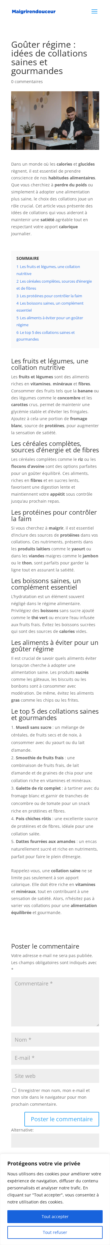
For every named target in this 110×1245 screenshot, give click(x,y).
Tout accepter (55, 1216)
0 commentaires (27, 81)
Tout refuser (55, 1232)
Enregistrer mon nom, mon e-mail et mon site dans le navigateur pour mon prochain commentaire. (50, 1097)
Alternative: (22, 1130)
